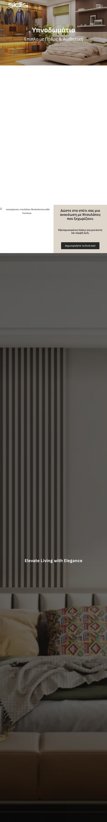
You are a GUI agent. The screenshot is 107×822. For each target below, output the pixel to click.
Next (104, 32)
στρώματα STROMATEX (82, 137)
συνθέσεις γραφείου (88, 100)
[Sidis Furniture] (18, 6)
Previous (2, 32)
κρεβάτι (40, 168)
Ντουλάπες (91, 215)
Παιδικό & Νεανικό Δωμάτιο (74, 109)
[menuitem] (97, 6)
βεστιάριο (65, 133)
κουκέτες (78, 120)
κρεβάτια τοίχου (68, 100)
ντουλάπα (20, 164)
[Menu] (97, 6)
